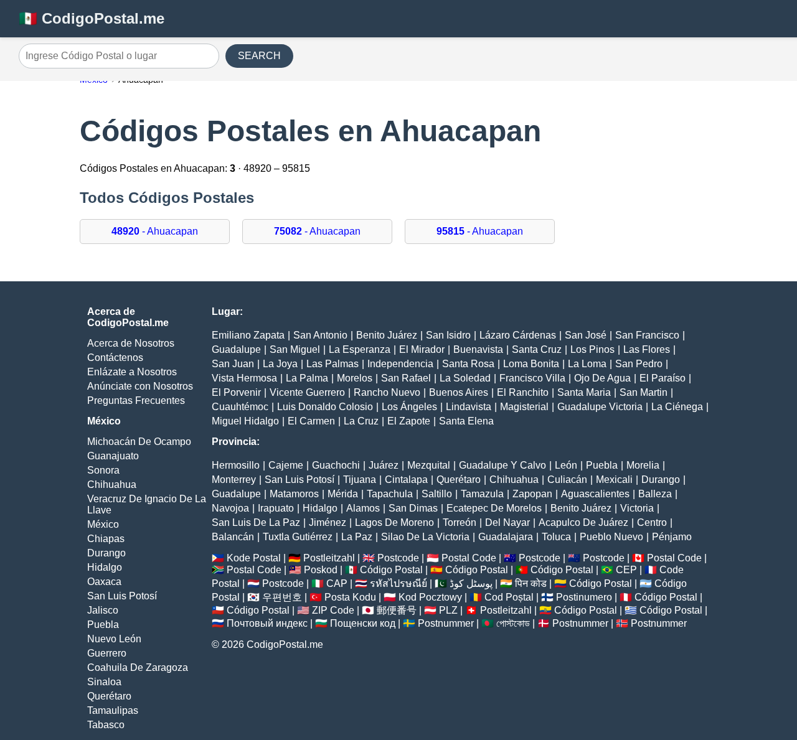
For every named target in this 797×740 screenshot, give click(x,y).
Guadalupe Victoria (600, 406)
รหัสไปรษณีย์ (398, 583)
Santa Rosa (468, 363)
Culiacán (567, 479)
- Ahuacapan (154, 231)
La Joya (280, 363)
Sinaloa (104, 682)
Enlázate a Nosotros (132, 372)
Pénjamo (672, 537)
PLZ (448, 610)
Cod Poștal (509, 597)
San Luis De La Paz (256, 522)
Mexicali (614, 479)
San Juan (233, 363)
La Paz (356, 537)
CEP (626, 569)
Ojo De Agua (602, 378)
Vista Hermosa (244, 378)
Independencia (400, 363)
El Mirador (422, 349)
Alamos (363, 508)
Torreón (459, 522)
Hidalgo (104, 567)
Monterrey (234, 479)
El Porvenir (236, 392)
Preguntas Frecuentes (136, 400)
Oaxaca (104, 581)
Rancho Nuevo (387, 392)
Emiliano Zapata (248, 335)
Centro (652, 522)
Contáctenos (115, 357)
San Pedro (639, 363)
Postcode (398, 558)
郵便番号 (397, 610)
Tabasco (106, 724)
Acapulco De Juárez (583, 522)
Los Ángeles (409, 406)
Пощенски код (362, 623)
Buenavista (478, 349)
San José (585, 335)
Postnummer (446, 623)
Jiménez (327, 522)
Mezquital (428, 465)
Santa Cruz (537, 349)
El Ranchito (523, 392)
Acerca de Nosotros (130, 343)
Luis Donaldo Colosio (325, 406)
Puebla (103, 624)
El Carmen (311, 421)
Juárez (383, 465)
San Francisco (647, 335)
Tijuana (359, 479)
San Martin (643, 392)
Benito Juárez (386, 335)
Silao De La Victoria (425, 537)
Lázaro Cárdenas (517, 335)
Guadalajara (505, 537)
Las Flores (646, 349)
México (103, 524)
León (566, 465)
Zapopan (532, 494)
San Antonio (320, 335)
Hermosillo (236, 465)
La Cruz (361, 421)
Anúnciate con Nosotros (140, 386)
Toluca (556, 537)
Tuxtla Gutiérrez (297, 537)
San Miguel (295, 349)
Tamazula (482, 494)
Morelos (354, 378)
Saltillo (437, 494)
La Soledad (465, 378)
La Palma (307, 378)
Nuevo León (114, 639)
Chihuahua (111, 484)
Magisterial (524, 406)
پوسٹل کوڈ (471, 583)
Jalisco (102, 610)
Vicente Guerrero (307, 392)
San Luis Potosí (122, 596)
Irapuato (276, 508)
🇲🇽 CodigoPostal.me (91, 18)
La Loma (587, 363)
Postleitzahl (329, 558)
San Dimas (413, 508)
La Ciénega (677, 406)
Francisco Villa (532, 378)
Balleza (655, 494)
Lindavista (468, 406)
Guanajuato (113, 456)
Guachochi (336, 465)
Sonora (103, 470)
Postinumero (584, 597)
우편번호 (282, 597)
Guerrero (106, 653)
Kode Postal (254, 558)
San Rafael (406, 378)
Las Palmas (332, 363)
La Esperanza (359, 349)
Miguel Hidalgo (245, 421)
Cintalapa (406, 479)
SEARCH (259, 55)
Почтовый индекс (267, 623)
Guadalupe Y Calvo (502, 465)
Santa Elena (466, 421)
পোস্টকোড (513, 623)
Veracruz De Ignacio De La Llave (146, 504)
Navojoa (230, 508)
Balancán (233, 537)
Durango (106, 553)
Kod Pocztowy (430, 597)
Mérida (343, 494)
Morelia (642, 465)
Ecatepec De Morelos (494, 508)
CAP (336, 583)
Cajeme (285, 465)
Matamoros (294, 494)
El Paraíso (662, 378)
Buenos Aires (458, 392)
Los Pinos (592, 349)
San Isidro (448, 335)
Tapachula (390, 494)
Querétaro (109, 696)
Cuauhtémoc (240, 406)
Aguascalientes (595, 494)
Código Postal (391, 569)
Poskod (320, 569)
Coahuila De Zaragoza (137, 667)
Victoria (637, 508)
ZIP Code (333, 610)
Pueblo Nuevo (611, 537)
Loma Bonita (531, 363)
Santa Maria (584, 392)
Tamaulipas (112, 710)
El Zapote (408, 421)
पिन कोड (531, 583)
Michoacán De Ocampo (139, 441)
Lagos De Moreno (394, 522)
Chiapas (106, 538)
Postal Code (468, 558)
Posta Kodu (350, 597)
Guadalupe (236, 349)
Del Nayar (507, 522)
